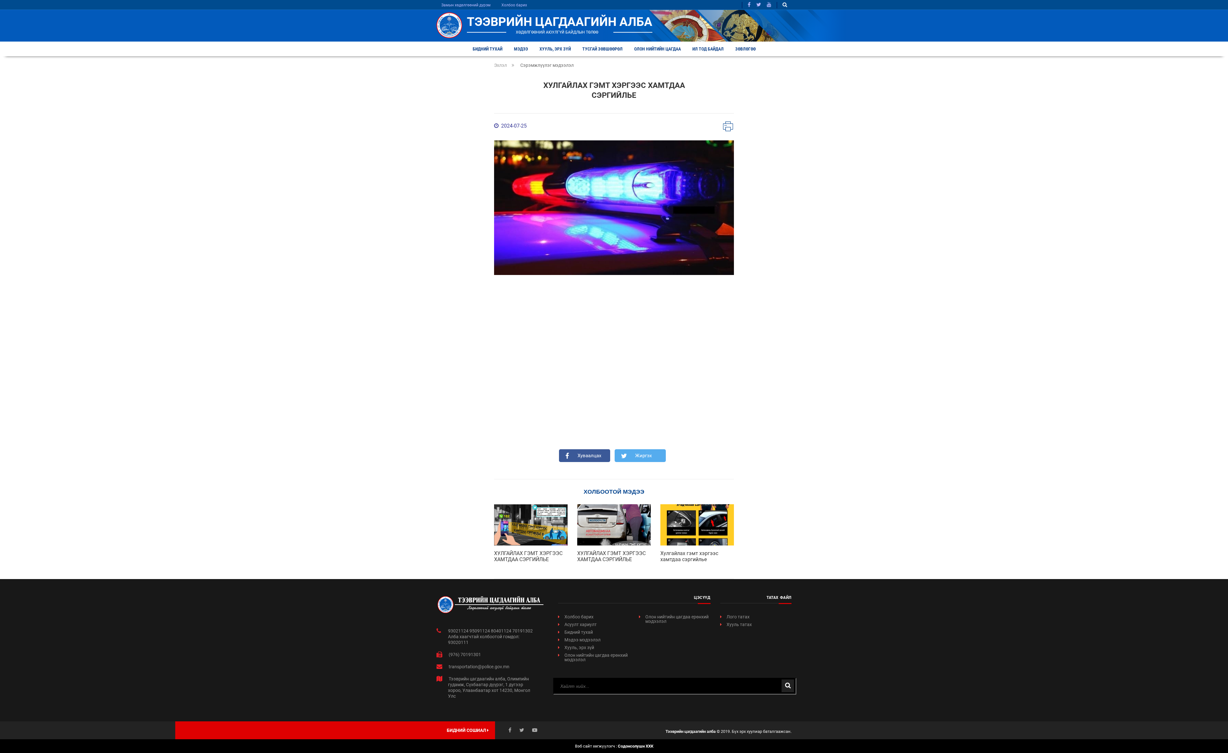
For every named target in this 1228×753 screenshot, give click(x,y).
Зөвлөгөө (745, 48)
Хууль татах (739, 624)
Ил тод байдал (708, 48)
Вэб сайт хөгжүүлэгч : (614, 746)
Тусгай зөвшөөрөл (602, 48)
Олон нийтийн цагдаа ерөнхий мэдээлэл (596, 657)
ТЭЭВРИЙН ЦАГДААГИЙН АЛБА (559, 22)
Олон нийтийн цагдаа (657, 48)
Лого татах (738, 617)
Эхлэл (500, 65)
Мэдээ (521, 48)
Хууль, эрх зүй (555, 48)
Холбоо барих (514, 5)
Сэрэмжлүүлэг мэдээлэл (547, 65)
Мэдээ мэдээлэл (582, 640)
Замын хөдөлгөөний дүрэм (466, 5)
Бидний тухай (487, 48)
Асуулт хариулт (580, 624)
